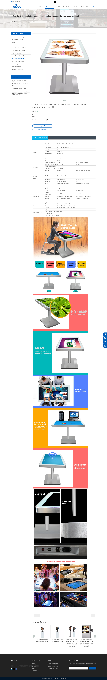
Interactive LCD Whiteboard (18, 61)
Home (33, 663)
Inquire (42, 126)
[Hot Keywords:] (94, 6)
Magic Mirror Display (16, 66)
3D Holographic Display (52, 663)
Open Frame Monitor (16, 53)
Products (34, 666)
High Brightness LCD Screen (18, 50)
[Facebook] (55, 2)
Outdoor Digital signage (52, 666)
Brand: (33, 114)
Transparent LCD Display (17, 69)
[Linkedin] (11, 669)
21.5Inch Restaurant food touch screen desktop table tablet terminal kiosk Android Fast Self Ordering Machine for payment (71, 643)
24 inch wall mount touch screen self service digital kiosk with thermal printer (86, 641)
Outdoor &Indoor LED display (18, 37)
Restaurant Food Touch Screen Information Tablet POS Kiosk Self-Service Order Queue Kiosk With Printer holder (57, 643)
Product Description (40, 137)
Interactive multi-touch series (18, 58)
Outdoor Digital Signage (17, 39)
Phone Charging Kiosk (17, 64)
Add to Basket (41, 129)
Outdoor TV (14, 42)
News (33, 668)
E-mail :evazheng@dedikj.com (19, 88)
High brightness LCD (51, 664)
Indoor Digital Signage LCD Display (20, 47)
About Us (34, 664)
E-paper (14, 45)
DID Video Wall (15, 72)
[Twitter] (14, 669)
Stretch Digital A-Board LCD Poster (20, 55)
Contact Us (34, 670)
